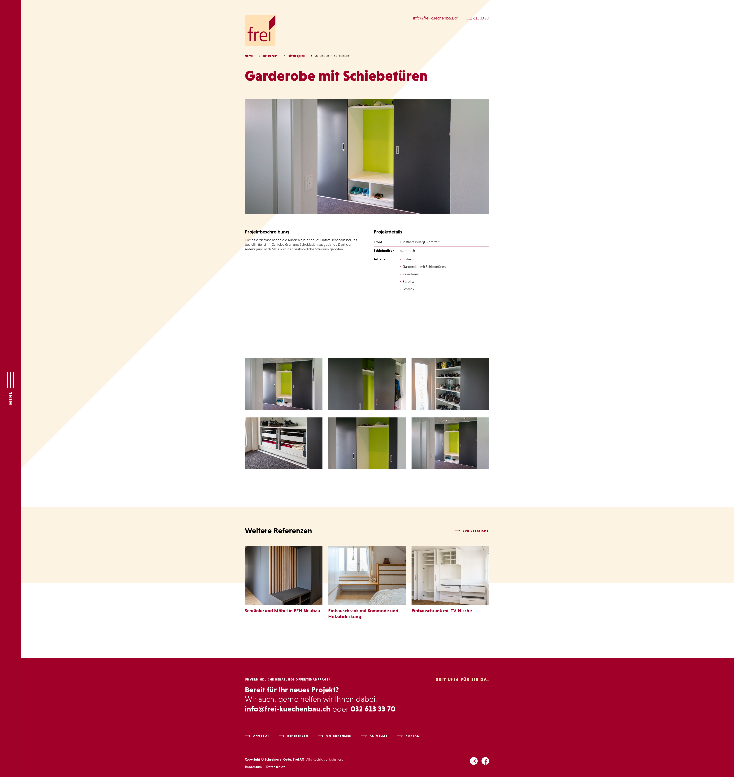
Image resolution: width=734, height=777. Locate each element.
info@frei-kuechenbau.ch (435, 18)
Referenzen (270, 55)
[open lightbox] (283, 384)
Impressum (253, 767)
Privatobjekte (296, 55)
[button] (10, 388)
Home (249, 55)
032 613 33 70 (477, 18)
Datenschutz (275, 767)
